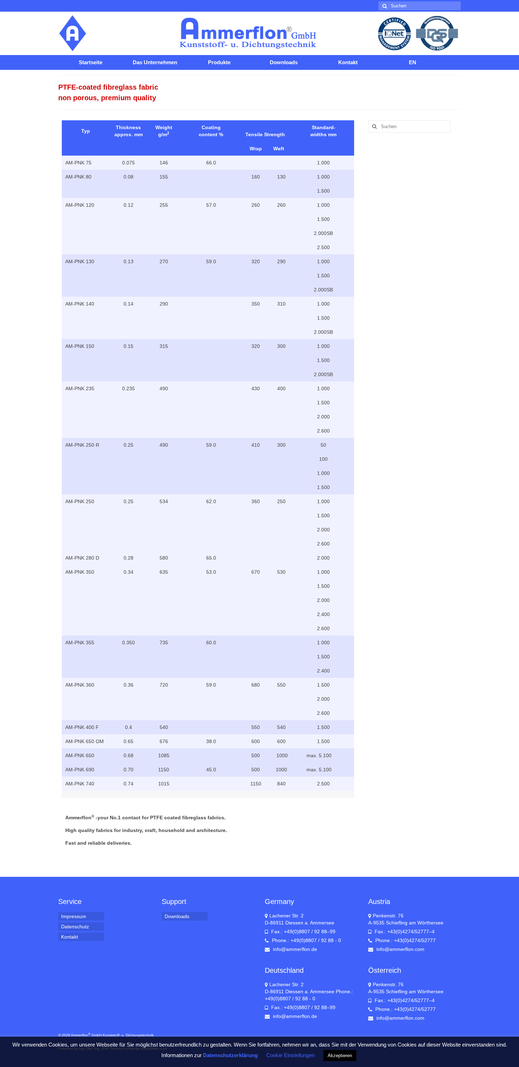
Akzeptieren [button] (340, 1055)
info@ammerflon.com (399, 949)
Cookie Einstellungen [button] (290, 1055)
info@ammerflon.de (294, 949)
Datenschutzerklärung (230, 1055)
